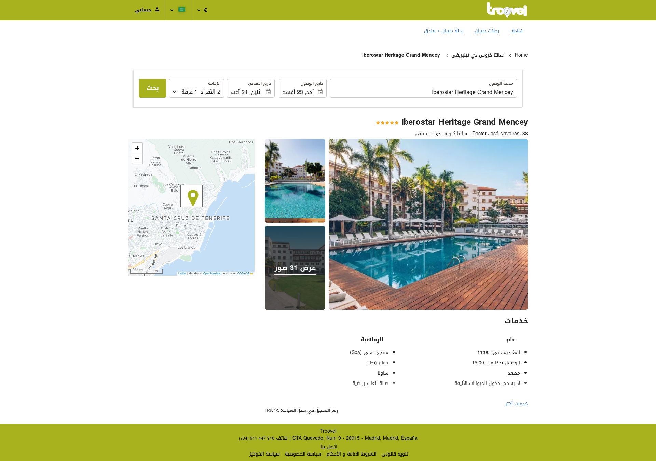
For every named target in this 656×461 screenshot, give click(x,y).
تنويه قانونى (395, 454)
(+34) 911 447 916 (256, 438)
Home (521, 55)
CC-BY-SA (243, 273)
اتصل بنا (328, 446)
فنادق (516, 31)
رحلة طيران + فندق (444, 31)
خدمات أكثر (516, 403)
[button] (202, 10)
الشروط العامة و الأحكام (351, 454)
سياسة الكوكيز (264, 454)
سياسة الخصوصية (303, 454)
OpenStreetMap (212, 273)
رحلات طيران (487, 31)
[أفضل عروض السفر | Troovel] (507, 10)
